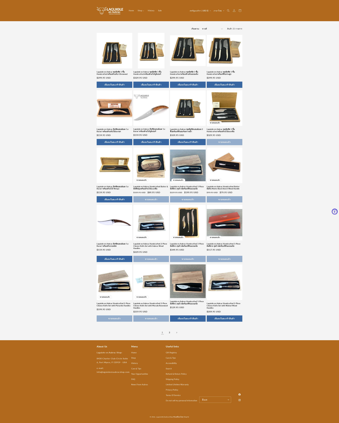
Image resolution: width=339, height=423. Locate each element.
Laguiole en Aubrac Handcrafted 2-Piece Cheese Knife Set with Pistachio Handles (113, 304)
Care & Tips (136, 368)
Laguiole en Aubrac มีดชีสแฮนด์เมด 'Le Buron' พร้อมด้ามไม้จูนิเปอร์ (149, 130)
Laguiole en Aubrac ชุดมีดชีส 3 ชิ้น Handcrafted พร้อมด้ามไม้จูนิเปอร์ (147, 73)
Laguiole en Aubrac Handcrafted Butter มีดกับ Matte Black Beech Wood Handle (223, 187)
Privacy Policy (172, 390)
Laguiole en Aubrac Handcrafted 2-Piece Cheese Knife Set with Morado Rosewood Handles (150, 305)
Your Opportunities (139, 374)
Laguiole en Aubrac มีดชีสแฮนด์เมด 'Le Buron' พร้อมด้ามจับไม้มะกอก (112, 130)
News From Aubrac (139, 384)
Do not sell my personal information (181, 400)
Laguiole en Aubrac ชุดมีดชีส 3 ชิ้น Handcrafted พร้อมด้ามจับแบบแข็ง (184, 73)
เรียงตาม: (195, 29)
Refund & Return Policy (176, 374)
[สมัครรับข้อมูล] (228, 400)
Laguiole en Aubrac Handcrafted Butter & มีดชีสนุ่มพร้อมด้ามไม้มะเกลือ (150, 187)
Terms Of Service (173, 395)
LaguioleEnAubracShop (164, 417)
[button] (228, 11)
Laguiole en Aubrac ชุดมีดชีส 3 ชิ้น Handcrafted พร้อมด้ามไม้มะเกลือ (221, 130)
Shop (133, 358)
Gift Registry (171, 352)
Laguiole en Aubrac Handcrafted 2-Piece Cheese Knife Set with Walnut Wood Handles (223, 305)
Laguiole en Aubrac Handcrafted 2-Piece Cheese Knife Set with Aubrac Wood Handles (150, 246)
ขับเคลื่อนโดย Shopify (181, 417)
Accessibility (171, 363)
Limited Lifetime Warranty (177, 384)
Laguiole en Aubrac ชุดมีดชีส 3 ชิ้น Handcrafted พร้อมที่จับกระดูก (221, 73)
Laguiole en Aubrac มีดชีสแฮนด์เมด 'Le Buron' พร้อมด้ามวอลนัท (112, 245)
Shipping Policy (172, 379)
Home (134, 352)
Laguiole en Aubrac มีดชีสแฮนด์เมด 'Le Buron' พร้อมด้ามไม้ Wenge (112, 187)
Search (169, 368)
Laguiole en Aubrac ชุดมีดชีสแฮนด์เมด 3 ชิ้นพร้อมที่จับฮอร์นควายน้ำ (186, 130)
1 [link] (162, 332)
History (134, 363)
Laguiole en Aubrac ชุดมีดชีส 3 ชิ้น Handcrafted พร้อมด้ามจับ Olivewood (112, 73)
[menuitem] (131, 10)
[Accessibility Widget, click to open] (335, 211)
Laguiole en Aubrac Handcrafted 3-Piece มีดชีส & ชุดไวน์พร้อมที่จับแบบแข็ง (187, 187)
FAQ (133, 379)
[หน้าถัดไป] (177, 332)
